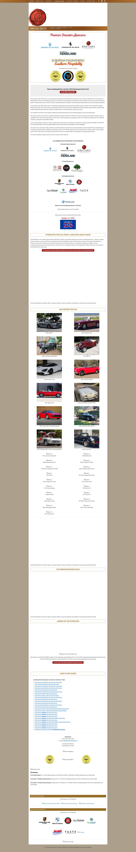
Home (31, 1)
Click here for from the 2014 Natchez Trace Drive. (50, 718)
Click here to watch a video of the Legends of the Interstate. (51, 710)
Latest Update (59, 1)
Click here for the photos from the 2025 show (47, 684)
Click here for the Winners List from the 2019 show (48, 705)
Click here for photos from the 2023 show (46, 690)
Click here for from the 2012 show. (46, 726)
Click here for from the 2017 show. (46, 712)
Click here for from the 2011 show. (46, 727)
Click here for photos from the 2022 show (46, 693)
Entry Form (91, 1)
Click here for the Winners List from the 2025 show (48, 682)
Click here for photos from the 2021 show (46, 699)
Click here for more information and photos (68, 662)
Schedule (49, 1)
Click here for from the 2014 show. (46, 720)
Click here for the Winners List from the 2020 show (48, 701)
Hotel (83, 1)
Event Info (39, 1)
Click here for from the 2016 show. (46, 714)
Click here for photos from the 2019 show (46, 707)
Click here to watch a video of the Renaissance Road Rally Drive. (52, 709)
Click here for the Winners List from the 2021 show (48, 697)
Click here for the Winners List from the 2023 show (48, 688)
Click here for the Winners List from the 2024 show (48, 686)
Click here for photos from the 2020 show (46, 703)
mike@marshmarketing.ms (70, 740)
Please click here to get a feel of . (50, 729)
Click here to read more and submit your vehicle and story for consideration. (68, 250)
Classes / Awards (72, 1)
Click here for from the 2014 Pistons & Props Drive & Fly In (53, 722)
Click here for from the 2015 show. (46, 716)
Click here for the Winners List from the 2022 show (48, 692)
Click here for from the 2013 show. (46, 724)
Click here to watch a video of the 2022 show (47, 695)
